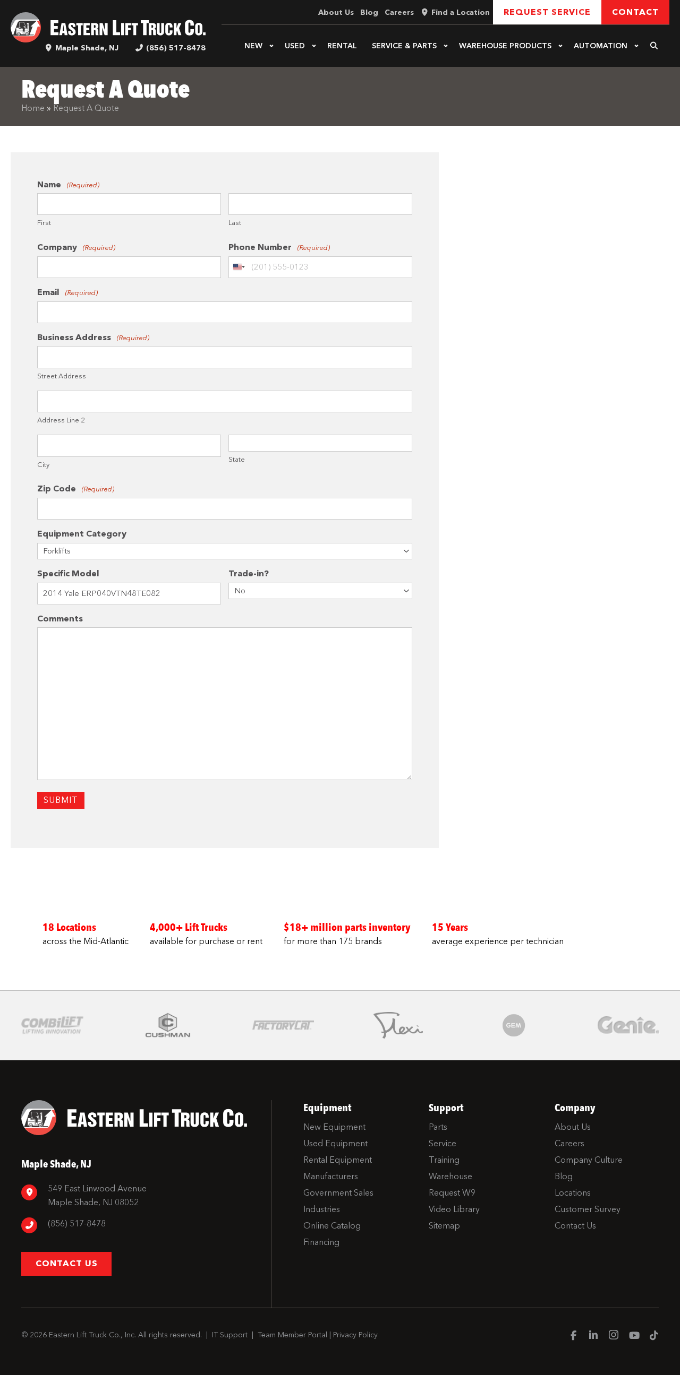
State (236, 459)
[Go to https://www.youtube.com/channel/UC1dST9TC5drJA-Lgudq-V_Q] (634, 1336)
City (43, 465)
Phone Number (279, 247)
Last (234, 223)
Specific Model (68, 573)
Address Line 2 (61, 420)
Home (33, 108)
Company (76, 247)
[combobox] (238, 267)
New (253, 45)
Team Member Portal (292, 1334)
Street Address (61, 376)
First (44, 223)
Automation (600, 45)
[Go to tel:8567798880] (140, 1225)
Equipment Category (81, 534)
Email (67, 292)
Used (295, 45)
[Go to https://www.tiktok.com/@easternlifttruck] (654, 1336)
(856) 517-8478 (176, 48)
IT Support (230, 1334)
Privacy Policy (355, 1334)
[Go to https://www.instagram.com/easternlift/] (613, 1336)
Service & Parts (404, 45)
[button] (271, 46)
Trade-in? (248, 573)
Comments (60, 618)
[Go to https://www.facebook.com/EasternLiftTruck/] (573, 1336)
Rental (342, 45)
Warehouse (505, 45)
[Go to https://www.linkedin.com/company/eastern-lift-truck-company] (593, 1336)
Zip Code (75, 488)
